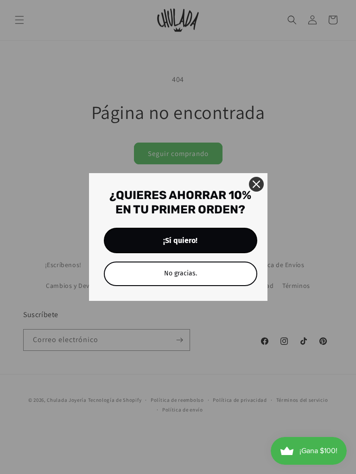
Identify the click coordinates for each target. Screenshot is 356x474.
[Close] (256, 184)
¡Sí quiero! (180, 240)
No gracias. (180, 273)
